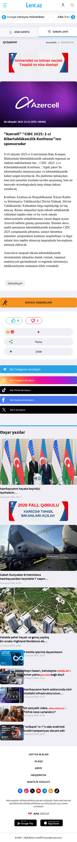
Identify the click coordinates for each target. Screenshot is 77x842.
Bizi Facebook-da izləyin (22, 399)
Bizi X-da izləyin (17, 409)
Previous (4, 17)
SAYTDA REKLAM (38, 754)
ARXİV (38, 768)
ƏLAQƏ (38, 761)
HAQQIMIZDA (38, 775)
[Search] (72, 4)
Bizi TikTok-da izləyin (20, 390)
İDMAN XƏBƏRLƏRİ (38, 302)
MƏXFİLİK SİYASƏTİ (38, 782)
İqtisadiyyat (15, 283)
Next (73, 17)
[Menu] (5, 5)
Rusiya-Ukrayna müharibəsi (25, 16)
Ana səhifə (51, 42)
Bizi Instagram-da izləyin (22, 380)
